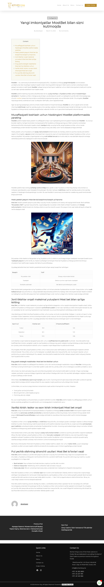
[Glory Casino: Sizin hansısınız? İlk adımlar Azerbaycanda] (78, 528)
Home (38, 552)
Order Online (40, 566)
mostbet (19, 98)
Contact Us (39, 562)
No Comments (63, 31)
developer (39, 31)
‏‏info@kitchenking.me (79, 568)
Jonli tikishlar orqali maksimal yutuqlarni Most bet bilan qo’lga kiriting (25, 59)
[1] (99, 583)
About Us (39, 556)
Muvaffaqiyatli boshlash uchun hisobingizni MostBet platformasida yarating (26, 48)
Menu (38, 559)
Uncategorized (52, 18)
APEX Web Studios (67, 584)
